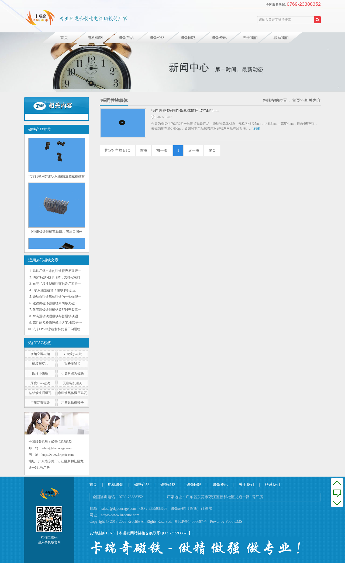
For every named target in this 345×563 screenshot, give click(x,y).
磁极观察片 (40, 364)
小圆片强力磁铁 (72, 373)
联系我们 (281, 38)
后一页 (193, 151)
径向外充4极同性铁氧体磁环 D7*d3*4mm (185, 111)
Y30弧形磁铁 (72, 354)
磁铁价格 (157, 38)
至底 (337, 502)
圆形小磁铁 (40, 373)
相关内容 (313, 100)
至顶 (337, 483)
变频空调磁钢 (40, 354)
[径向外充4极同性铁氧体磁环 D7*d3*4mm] (123, 122)
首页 (64, 38)
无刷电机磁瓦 (72, 383)
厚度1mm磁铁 (40, 383)
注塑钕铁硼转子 (72, 402)
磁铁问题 (188, 38)
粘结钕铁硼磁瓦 (40, 393)
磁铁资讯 (219, 38)
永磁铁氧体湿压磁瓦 (72, 393)
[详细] (255, 128)
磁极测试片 (72, 364)
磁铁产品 (126, 38)
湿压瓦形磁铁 (40, 402)
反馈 (337, 492)
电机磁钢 (95, 38)
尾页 (212, 151)
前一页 (162, 151)
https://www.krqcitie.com (120, 515)
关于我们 (250, 38)
